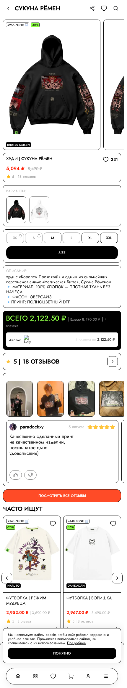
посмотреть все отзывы (62, 496)
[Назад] (8, 8)
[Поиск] (115, 8)
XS (15, 238)
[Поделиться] (92, 8)
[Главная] (18, 676)
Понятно (62, 653)
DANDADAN (76, 586)
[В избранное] (104, 8)
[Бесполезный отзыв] (30, 475)
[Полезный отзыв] (15, 475)
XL (90, 238)
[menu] (106, 676)
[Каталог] (36, 676)
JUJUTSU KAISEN (18, 145)
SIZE (62, 253)
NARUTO (13, 586)
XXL (109, 238)
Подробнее (76, 643)
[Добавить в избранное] (52, 523)
